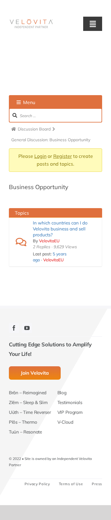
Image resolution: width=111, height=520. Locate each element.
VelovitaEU (49, 240)
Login (40, 156)
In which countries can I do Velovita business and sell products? (60, 229)
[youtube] (27, 328)
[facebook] (14, 328)
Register (62, 156)
